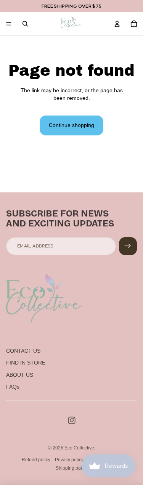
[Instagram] (71, 420)
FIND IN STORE (25, 363)
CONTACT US (23, 351)
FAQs (12, 387)
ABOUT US (19, 375)
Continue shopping (71, 125)
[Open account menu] (117, 23)
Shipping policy (72, 468)
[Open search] (25, 23)
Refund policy (36, 459)
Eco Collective (79, 448)
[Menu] (9, 24)
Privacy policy (69, 459)
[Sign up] (128, 246)
